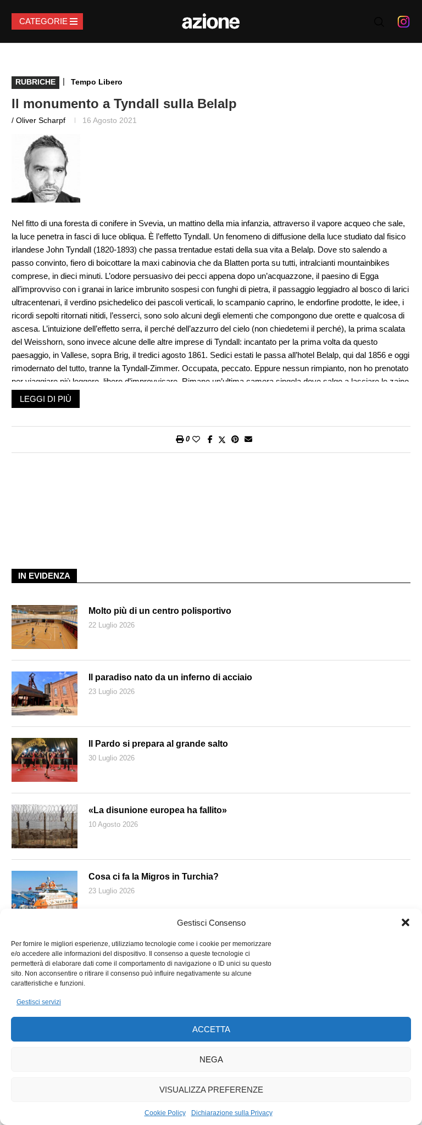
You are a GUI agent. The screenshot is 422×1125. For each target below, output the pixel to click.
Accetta (211, 1029)
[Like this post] (196, 439)
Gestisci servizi (38, 1002)
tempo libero (97, 81)
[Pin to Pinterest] (235, 439)
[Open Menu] (47, 21)
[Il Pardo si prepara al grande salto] (44, 760)
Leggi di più (45, 399)
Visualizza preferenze (211, 1089)
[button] (405, 922)
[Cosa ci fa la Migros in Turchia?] (44, 893)
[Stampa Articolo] (180, 439)
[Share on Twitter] (222, 439)
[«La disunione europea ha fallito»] (44, 826)
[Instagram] (403, 21)
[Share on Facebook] (210, 439)
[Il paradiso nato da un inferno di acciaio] (44, 693)
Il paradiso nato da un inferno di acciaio (170, 677)
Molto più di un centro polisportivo (159, 610)
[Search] (379, 21)
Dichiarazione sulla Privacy (232, 1113)
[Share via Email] (248, 439)
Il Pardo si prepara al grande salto (158, 743)
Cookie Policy (165, 1113)
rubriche (35, 81)
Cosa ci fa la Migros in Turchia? (153, 876)
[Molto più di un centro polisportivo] (44, 627)
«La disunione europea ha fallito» (157, 810)
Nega (211, 1059)
